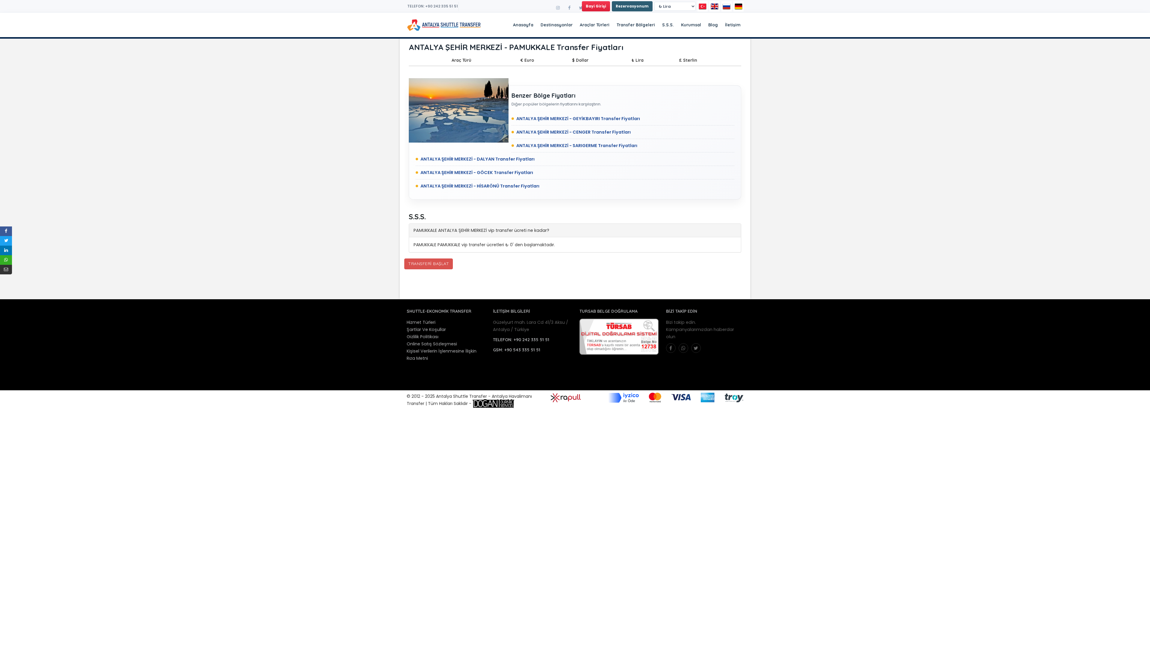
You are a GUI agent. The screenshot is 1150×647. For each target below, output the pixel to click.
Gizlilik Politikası (422, 337)
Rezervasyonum (632, 6)
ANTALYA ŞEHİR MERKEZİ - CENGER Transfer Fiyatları (573, 132)
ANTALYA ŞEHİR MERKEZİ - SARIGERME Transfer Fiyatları (576, 146)
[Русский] (726, 6)
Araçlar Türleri (594, 25)
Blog (713, 25)
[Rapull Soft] (566, 397)
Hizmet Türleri (421, 322)
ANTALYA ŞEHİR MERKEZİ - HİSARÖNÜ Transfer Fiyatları (479, 186)
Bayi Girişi (596, 6)
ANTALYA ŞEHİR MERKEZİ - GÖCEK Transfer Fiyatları (476, 173)
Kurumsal (691, 25)
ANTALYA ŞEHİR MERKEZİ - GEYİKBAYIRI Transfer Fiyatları (578, 119)
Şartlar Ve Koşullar (426, 329)
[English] (714, 6)
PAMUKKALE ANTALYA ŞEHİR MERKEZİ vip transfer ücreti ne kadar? (481, 230)
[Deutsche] (738, 6)
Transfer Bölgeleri (636, 25)
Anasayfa (523, 25)
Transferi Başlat (428, 263)
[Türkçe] (702, 6)
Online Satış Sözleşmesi (432, 344)
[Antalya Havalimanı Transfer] (418, 25)
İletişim (733, 25)
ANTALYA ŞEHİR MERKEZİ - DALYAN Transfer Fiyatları (477, 159)
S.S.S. (668, 25)
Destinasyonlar (557, 25)
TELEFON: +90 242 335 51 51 (432, 6)
